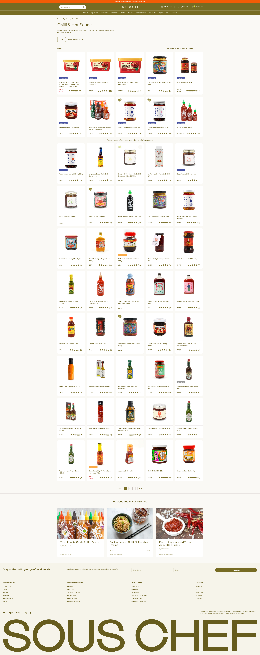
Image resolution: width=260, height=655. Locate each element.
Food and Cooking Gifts (139, 595)
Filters (59, 48)
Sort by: (184, 48)
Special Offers (141, 13)
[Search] (83, 7)
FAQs (5, 601)
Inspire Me (152, 13)
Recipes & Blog (137, 598)
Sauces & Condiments (78, 19)
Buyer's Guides (163, 13)
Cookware (104, 13)
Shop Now (142, 1)
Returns (5, 592)
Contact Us (7, 586)
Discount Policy (72, 598)
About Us (70, 589)
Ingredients (94, 13)
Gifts (123, 13)
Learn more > (148, 140)
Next (140, 489)
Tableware (114, 13)
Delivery (5, 589)
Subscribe (236, 570)
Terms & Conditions (73, 592)
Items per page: (171, 48)
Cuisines (130, 13)
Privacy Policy (71, 595)
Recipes (174, 13)
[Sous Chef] (130, 7)
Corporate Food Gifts (139, 601)
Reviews (70, 586)
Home (59, 19)
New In (85, 13)
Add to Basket (71, 90)
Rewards (6, 595)
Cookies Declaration (73, 601)
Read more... (69, 33)
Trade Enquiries (8, 598)
